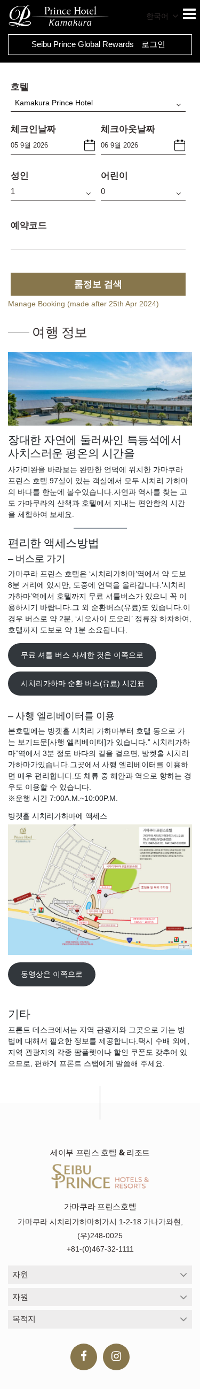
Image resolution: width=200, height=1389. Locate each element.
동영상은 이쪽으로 (52, 974)
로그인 (153, 44)
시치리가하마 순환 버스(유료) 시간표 (83, 683)
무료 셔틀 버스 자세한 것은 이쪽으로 (82, 655)
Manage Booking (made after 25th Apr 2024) (83, 303)
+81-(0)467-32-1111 (100, 1249)
